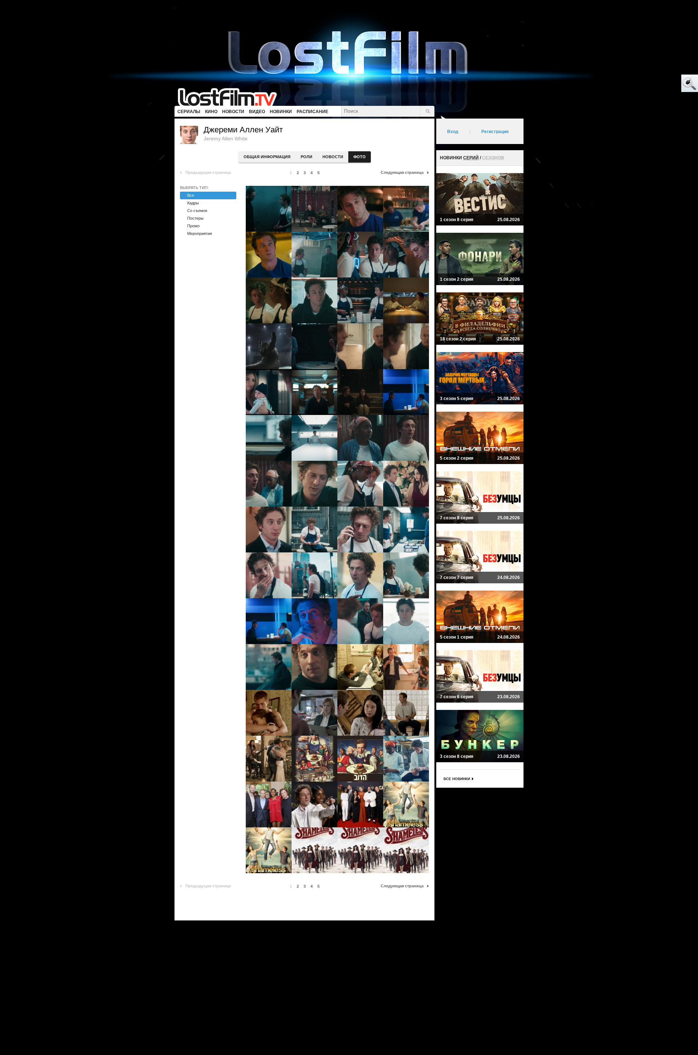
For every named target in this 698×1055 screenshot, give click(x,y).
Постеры (195, 218)
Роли (306, 157)
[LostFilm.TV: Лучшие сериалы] (230, 96)
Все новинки (457, 778)
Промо (193, 226)
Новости (332, 157)
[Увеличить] (269, 209)
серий (471, 157)
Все (190, 195)
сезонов (493, 157)
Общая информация (267, 157)
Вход (452, 131)
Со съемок (197, 210)
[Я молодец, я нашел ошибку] (661, 84)
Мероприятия (199, 233)
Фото (359, 157)
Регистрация (495, 131)
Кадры (193, 203)
